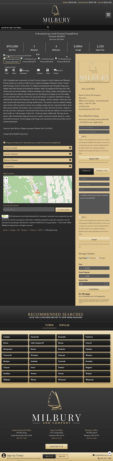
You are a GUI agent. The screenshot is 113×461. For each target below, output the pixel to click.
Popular (64, 325)
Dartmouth (35, 337)
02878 (40, 230)
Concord (89, 343)
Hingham (89, 367)
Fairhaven (89, 337)
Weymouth (89, 380)
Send (94, 239)
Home (5, 230)
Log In (62, 456)
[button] (48, 27)
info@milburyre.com (103, 455)
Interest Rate (83, 280)
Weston (33, 380)
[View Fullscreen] (6, 186)
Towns (49, 325)
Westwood (62, 380)
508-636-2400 (72, 2)
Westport (89, 355)
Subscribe (94, 158)
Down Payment (84, 272)
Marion (60, 343)
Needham (6, 373)
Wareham (34, 355)
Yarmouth (61, 361)
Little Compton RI (37, 343)
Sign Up (49, 456)
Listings (12, 230)
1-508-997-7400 (90, 103)
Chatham (89, 349)
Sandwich (34, 361)
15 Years (101, 258)
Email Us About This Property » (90, 95)
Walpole (89, 373)
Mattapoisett (7, 349)
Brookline (89, 361)
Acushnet (6, 337)
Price (80, 264)
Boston (5, 343)
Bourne (33, 349)
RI (18, 230)
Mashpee (6, 361)
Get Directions (64, 209)
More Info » (83, 98)
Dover (33, 367)
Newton (33, 373)
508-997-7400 (92, 2)
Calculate (94, 289)
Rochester (61, 349)
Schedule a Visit (101, 170)
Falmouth (61, 355)
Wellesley (6, 380)
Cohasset (6, 367)
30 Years (92, 258)
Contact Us (86, 170)
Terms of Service (106, 244)
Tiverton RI (7, 355)
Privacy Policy (99, 244)
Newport (24, 230)
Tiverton (33, 230)
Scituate (61, 373)
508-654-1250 (107, 2)
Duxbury (61, 367)
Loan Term (83, 258)
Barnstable (62, 337)
